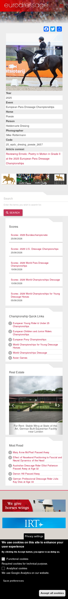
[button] (13, 405)
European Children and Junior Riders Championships (32, 332)
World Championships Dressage (30, 352)
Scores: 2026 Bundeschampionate (29, 235)
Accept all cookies (52, 593)
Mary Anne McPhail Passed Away (31, 452)
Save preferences (13, 580)
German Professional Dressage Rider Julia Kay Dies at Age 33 (35, 480)
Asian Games (20, 357)
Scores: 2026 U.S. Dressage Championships (35, 249)
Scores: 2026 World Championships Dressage (35, 279)
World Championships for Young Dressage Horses (35, 346)
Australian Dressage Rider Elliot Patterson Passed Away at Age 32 (35, 467)
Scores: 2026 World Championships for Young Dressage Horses (35, 295)
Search (14, 212)
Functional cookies (17, 559)
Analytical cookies (17, 568)
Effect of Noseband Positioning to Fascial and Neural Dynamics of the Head (37, 459)
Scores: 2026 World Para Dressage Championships (29, 264)
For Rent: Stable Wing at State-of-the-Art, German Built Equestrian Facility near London (36, 428)
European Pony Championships (29, 339)
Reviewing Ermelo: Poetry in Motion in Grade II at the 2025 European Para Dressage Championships (33, 158)
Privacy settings (34, 536)
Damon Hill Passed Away (26, 473)
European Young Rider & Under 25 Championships (31, 324)
